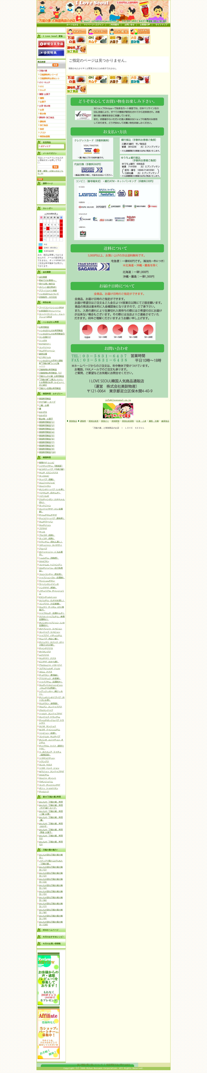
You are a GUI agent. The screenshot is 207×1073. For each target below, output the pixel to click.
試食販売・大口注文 (48, 297)
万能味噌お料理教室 (48, 369)
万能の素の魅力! (50, 850)
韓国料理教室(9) (47, 449)
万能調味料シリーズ (49, 74)
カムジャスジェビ (47, 483)
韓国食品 (73, 421)
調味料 (43, 121)
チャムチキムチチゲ (48, 515)
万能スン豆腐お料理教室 (50, 388)
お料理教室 (44, 327)
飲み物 (43, 113)
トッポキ (43, 340)
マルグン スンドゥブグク (50, 707)
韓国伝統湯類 (128, 421)
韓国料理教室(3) (47, 429)
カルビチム (44, 775)
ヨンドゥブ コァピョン (49, 632)
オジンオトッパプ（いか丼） (52, 489)
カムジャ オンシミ (47, 778)
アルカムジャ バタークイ (50, 665)
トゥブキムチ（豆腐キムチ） (52, 613)
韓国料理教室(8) (47, 445)
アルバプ (43, 548)
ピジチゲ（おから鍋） (49, 661)
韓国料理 (47, 457)
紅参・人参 (141, 421)
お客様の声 (145, 24)
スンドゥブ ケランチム (49, 717)
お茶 (42, 110)
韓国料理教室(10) (47, 452)
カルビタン (44, 561)
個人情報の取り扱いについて (90, 1065)
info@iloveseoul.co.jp (118, 400)
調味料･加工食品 (46, 117)
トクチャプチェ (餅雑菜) (50, 466)
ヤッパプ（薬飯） (47, 479)
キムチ (43, 90)
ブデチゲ (43, 528)
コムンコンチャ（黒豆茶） (51, 574)
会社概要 (47, 272)
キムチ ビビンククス (48, 472)
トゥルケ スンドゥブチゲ (50, 713)
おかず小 (43, 415)
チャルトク (44, 791)
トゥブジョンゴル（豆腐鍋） (52, 577)
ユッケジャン (45, 347)
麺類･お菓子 (44, 94)
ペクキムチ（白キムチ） (50, 493)
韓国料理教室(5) (47, 435)
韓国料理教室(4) (47, 432)
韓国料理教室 (45, 399)
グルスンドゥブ (46, 710)
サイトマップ (161, 24)
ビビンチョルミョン (48, 597)
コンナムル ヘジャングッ (50, 565)
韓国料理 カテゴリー (53, 394)
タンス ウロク (45, 765)
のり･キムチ (44, 82)
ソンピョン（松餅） (48, 733)
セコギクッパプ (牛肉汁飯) (51, 469)
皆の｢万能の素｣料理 (52, 797)
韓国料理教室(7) (47, 442)
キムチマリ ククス (47, 658)
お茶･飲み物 (44, 106)
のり (42, 86)
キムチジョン (45, 525)
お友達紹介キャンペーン (50, 311)
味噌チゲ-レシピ (46, 462)
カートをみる (72, 24)
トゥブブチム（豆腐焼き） (51, 682)
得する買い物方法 (47, 284)
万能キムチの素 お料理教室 (51, 376)
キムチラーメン (46, 522)
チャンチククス (46, 648)
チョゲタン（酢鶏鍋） (49, 675)
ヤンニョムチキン (47, 581)
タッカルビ (44, 476)
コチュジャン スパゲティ (50, 545)
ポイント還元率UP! (48, 287)
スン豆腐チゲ (45, 337)
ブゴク (43, 132)
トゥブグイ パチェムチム (50, 635)
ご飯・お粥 (44, 405)
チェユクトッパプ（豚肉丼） (52, 518)
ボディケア (45, 146)
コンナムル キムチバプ (49, 736)
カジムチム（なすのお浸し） (52, 600)
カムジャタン (45, 486)
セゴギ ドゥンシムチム (49, 730)
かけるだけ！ (45, 344)
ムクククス (44, 655)
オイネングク (45, 651)
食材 (42, 129)
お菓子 (43, 102)
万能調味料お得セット (50, 78)
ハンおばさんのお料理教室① (52, 334)
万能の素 (43, 71)
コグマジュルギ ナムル (49, 668)
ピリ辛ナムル (45, 357)
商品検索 (41, 62)
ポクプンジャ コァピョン (50, 629)
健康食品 (165, 421)
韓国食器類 (45, 136)
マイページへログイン (94, 24)
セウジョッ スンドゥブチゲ (51, 771)
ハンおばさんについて (49, 294)
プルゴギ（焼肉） (47, 535)
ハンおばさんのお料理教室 (51, 330)
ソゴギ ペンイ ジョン (49, 768)
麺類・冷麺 (154, 421)
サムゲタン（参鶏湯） (49, 703)
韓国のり (105, 421)
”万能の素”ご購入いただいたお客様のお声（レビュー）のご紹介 (52, 382)
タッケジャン (45, 505)
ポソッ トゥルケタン (48, 788)
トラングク (44, 761)
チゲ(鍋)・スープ (47, 402)
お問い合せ (129, 24)
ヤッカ (42, 532)
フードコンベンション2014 (51, 307)
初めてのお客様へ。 (48, 280)
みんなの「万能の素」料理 (51, 802)
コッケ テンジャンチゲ (49, 785)
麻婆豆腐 (43, 354)
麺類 (42, 98)
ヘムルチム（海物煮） (49, 558)
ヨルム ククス (45, 672)
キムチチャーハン (47, 350)
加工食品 (44, 125)
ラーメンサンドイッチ (49, 584)
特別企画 (47, 302)
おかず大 (43, 412)
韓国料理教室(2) (47, 425)
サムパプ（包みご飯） (49, 639)
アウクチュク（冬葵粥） (50, 678)
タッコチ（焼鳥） (47, 538)
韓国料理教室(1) (47, 422)
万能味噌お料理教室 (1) (50, 373)
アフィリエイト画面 (48, 290)
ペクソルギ (44, 496)
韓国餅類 (115, 421)
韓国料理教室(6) (47, 439)
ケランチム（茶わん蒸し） (51, 542)
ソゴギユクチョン (47, 758)
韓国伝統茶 (93, 421)
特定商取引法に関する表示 (118, 1065)
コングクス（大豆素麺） (50, 604)
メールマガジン (50, 153)
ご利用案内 (114, 24)
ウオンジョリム (46, 781)
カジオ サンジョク (47, 726)
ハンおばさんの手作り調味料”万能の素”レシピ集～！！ (51, 363)
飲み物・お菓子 (46, 419)
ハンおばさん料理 (51, 322)
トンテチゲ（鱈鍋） (48, 587)
